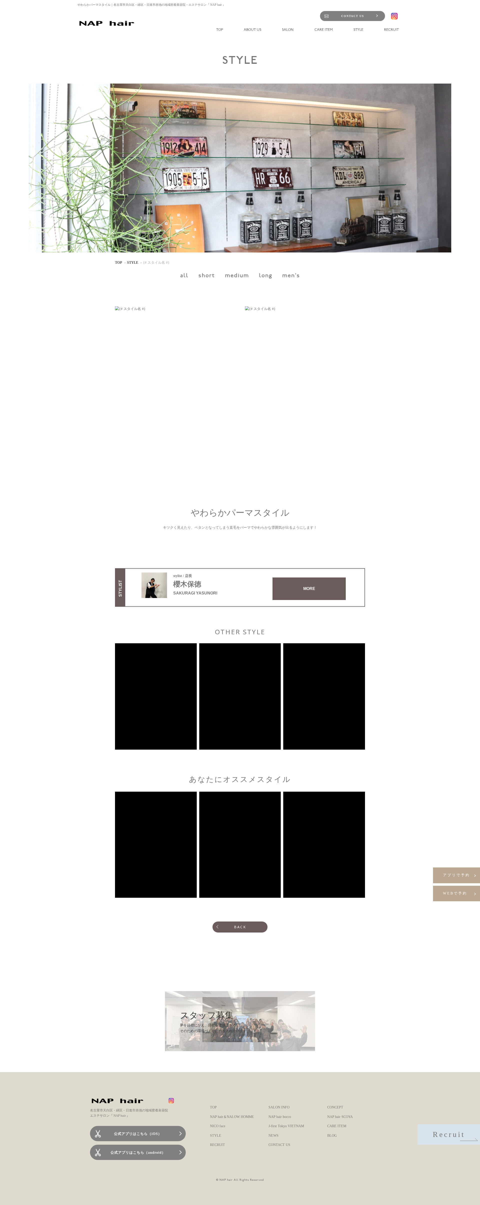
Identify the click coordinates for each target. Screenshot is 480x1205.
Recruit (449, 1134)
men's (291, 276)
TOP (118, 262)
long (265, 276)
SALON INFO (279, 1107)
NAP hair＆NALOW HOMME (232, 1117)
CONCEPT (335, 1107)
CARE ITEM (336, 1126)
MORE (309, 588)
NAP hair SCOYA (340, 1117)
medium (237, 276)
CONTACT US (352, 16)
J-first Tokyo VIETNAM (286, 1126)
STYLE (132, 262)
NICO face (217, 1126)
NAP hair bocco (279, 1117)
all (184, 276)
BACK (240, 927)
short (206, 276)
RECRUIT (217, 1145)
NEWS (273, 1135)
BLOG (332, 1135)
